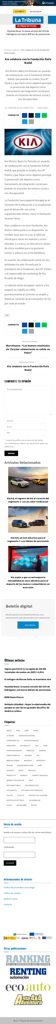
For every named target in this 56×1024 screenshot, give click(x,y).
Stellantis (11, 790)
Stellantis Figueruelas (32, 790)
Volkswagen (34, 800)
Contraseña (9, 847)
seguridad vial (32, 785)
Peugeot (32, 770)
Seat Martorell (13, 785)
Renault (24, 775)
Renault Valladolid (15, 780)
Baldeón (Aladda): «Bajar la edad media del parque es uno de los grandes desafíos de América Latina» (27, 707)
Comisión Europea (26, 735)
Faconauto (25, 745)
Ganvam (42, 750)
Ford (45, 745)
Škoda (34, 805)
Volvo (9, 805)
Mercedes (40, 760)
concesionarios (31, 740)
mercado (28, 760)
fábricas (30, 750)
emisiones (11, 745)
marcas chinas (12, 760)
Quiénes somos (11, 898)
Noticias (16, 50)
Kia (7, 315)
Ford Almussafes (14, 750)
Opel (40, 765)
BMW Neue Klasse (14, 697)
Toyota (20, 795)
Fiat (37, 745)
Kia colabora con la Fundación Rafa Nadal (28, 368)
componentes (12, 740)
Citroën (10, 735)
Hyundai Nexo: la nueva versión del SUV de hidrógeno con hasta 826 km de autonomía (28, 32)
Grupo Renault (13, 755)
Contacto (8, 904)
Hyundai (28, 755)
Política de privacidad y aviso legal (19, 887)
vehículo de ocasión (38, 795)
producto (11, 775)
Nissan (9, 765)
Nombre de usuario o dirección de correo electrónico (27, 832)
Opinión (10, 770)
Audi (18, 730)
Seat (31, 780)
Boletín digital (19, 606)
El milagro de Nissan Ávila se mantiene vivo (27, 679)
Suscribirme (30, 625)
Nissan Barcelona (25, 765)
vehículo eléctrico (15, 800)
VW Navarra (21, 805)
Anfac (9, 730)
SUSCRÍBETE (19, 11)
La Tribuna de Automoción (18, 107)
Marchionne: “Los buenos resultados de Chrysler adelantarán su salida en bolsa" (28, 349)
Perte (21, 770)
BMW (27, 730)
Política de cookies (12, 893)
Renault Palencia (40, 775)
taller (9, 795)
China (35, 730)
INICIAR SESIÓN (36, 11)
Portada (7, 50)
